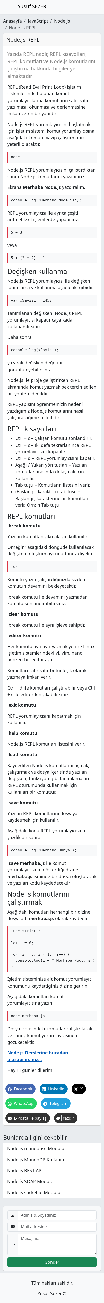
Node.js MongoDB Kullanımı (37, 1160)
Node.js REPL (22, 39)
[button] (20, 1089)
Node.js (62, 21)
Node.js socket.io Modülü (33, 1192)
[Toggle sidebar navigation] (94, 7)
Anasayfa (12, 21)
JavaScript (38, 21)
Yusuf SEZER (32, 6)
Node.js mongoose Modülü (35, 1148)
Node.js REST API (25, 1170)
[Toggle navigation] (10, 7)
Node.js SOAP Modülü (30, 1181)
